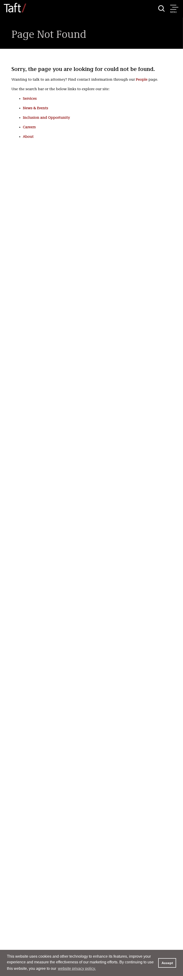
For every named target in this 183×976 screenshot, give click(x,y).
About (28, 137)
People (141, 80)
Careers (29, 127)
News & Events (35, 108)
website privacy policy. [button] (77, 968)
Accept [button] (167, 963)
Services (30, 99)
